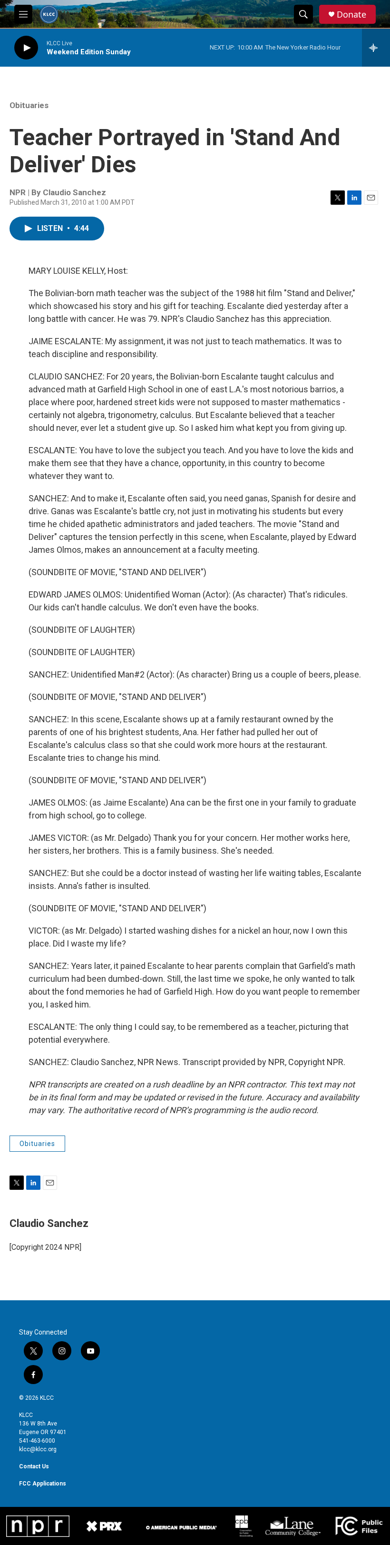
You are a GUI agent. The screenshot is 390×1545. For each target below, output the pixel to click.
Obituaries (29, 105)
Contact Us (34, 1466)
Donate (351, 15)
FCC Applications (42, 1483)
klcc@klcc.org (38, 1449)
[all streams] (376, 48)
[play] (26, 47)
